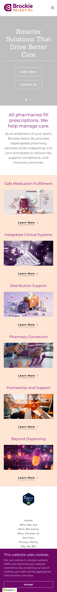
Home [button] (28, 520)
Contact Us (28, 84)
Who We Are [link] (28, 524)
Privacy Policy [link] (28, 542)
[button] (52, 7)
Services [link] (28, 537)
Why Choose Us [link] (28, 533)
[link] (18, 7)
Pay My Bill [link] (28, 546)
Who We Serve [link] (28, 529)
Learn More (28, 71)
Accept (28, 584)
